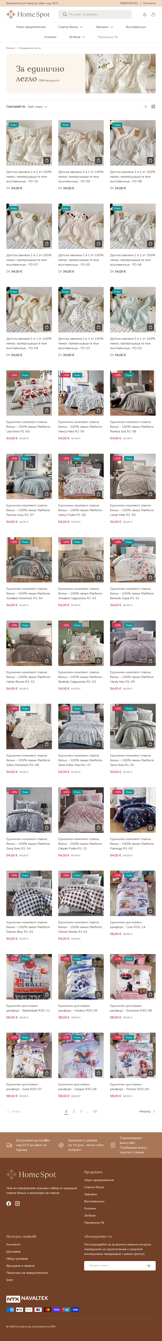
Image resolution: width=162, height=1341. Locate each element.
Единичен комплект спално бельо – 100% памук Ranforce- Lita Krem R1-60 (28, 427)
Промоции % (108, 37)
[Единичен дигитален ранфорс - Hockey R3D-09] (81, 977)
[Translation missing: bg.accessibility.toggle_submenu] (81, 27)
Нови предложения (30, 27)
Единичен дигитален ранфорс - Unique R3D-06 (77, 1086)
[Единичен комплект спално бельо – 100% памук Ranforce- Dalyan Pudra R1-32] (81, 810)
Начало (10, 48)
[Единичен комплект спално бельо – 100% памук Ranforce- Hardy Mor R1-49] (133, 643)
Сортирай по (15, 106)
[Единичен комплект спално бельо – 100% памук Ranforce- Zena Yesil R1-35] (133, 726)
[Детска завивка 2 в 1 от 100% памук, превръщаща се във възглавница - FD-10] (29, 143)
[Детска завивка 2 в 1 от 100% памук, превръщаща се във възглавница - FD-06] (133, 226)
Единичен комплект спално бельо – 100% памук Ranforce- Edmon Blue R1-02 (28, 927)
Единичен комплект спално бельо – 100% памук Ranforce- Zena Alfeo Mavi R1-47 (80, 760)
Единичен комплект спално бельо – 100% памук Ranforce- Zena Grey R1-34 (28, 844)
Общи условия (17, 1259)
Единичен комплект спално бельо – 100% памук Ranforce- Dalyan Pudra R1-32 (80, 844)
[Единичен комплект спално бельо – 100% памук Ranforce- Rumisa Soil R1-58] (133, 393)
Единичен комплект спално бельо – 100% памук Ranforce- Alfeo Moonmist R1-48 (28, 760)
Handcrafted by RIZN (43, 1326)
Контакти (149, 3)
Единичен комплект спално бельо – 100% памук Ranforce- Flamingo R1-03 (132, 844)
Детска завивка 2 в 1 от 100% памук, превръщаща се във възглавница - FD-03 (81, 343)
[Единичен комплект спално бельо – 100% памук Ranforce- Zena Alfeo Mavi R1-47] (81, 726)
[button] (153, 14)
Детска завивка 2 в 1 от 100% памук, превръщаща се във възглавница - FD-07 (29, 260)
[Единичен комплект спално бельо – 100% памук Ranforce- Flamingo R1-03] (133, 810)
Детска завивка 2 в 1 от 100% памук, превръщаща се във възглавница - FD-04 (29, 343)
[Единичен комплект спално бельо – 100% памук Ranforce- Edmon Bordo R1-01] (81, 893)
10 (95, 1111)
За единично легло (30, 48)
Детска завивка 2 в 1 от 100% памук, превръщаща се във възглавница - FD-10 (29, 177)
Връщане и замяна (20, 1266)
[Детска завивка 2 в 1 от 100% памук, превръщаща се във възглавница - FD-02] (133, 309)
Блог (9, 1280)
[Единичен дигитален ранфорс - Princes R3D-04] (133, 1055)
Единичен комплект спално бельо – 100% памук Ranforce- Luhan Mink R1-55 (132, 510)
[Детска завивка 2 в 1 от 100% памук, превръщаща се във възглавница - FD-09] (81, 143)
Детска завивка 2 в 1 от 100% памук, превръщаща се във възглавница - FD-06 (132, 260)
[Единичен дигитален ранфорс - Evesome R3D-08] (133, 977)
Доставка (13, 1251)
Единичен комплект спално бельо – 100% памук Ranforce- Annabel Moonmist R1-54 (28, 593)
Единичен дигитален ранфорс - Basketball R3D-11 (28, 1008)
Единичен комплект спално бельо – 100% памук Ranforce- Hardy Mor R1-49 (132, 677)
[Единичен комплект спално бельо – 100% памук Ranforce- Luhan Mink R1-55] (133, 476)
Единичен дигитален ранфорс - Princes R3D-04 (129, 1086)
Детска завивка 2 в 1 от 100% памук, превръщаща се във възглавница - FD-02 (132, 343)
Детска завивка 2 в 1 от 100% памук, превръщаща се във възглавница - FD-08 (132, 177)
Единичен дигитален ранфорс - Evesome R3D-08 (131, 1008)
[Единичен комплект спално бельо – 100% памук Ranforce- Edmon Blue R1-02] (29, 893)
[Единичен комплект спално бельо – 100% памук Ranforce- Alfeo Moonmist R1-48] (29, 726)
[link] (34, 1111)
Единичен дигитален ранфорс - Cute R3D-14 (127, 924)
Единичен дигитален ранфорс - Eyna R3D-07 (24, 1086)
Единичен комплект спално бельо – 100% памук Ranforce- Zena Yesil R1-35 (132, 760)
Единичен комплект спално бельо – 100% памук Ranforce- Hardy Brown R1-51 (28, 677)
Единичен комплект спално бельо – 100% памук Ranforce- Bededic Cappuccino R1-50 (80, 677)
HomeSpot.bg (23, 1326)
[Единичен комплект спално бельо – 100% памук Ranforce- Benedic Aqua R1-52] (133, 560)
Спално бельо (68, 27)
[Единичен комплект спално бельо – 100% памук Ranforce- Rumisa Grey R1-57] (29, 476)
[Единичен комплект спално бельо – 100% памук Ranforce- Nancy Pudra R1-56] (81, 476)
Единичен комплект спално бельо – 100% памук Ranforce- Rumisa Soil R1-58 (132, 427)
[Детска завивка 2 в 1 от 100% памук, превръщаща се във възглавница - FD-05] (81, 226)
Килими (50, 37)
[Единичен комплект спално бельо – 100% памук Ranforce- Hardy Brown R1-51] (29, 643)
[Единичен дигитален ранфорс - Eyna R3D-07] (29, 1055)
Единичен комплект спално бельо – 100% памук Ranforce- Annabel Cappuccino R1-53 (80, 593)
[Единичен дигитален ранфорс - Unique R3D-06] (81, 1055)
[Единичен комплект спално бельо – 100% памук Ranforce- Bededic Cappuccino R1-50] (81, 643)
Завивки (102, 27)
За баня (74, 37)
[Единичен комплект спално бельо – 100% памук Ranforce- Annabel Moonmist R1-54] (29, 560)
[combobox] (94, 14)
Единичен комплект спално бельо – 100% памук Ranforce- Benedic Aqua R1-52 (132, 593)
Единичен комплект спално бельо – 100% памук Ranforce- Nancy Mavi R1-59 (80, 427)
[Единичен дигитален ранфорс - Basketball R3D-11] (29, 977)
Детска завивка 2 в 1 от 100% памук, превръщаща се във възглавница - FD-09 (81, 177)
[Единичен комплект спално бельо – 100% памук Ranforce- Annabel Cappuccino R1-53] (81, 560)
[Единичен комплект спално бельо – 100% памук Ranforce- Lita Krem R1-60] (29, 393)
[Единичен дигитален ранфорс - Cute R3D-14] (133, 893)
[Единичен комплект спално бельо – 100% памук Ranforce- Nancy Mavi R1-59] (81, 393)
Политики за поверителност (27, 1273)
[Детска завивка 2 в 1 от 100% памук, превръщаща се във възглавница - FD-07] (29, 226)
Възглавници (136, 27)
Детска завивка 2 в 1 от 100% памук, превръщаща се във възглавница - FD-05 (81, 260)
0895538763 (129, 3)
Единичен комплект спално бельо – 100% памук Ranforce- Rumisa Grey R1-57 (28, 510)
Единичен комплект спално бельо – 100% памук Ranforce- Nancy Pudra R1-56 (80, 510)
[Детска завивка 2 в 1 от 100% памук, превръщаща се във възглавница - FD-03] (81, 309)
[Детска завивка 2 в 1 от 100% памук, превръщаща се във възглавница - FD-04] (29, 309)
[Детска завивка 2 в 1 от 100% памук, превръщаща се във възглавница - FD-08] (133, 143)
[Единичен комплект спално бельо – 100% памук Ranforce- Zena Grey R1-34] (29, 810)
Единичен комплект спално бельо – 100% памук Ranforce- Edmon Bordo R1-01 (80, 927)
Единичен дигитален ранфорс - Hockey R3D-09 (78, 1008)
